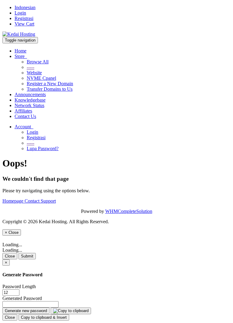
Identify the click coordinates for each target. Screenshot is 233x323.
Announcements (30, 94)
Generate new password (26, 310)
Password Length (19, 286)
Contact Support (40, 201)
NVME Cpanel (41, 78)
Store (21, 56)
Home (20, 50)
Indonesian (25, 7)
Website (34, 72)
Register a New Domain (50, 83)
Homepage (13, 201)
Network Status (29, 105)
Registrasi (24, 18)
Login (20, 12)
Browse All (38, 61)
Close (10, 256)
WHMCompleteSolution (128, 211)
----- (30, 67)
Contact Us (25, 116)
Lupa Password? (43, 148)
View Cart (24, 23)
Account (24, 126)
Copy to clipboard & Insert (44, 317)
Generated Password (22, 298)
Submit (27, 256)
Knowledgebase (30, 100)
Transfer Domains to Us (50, 89)
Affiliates (23, 110)
